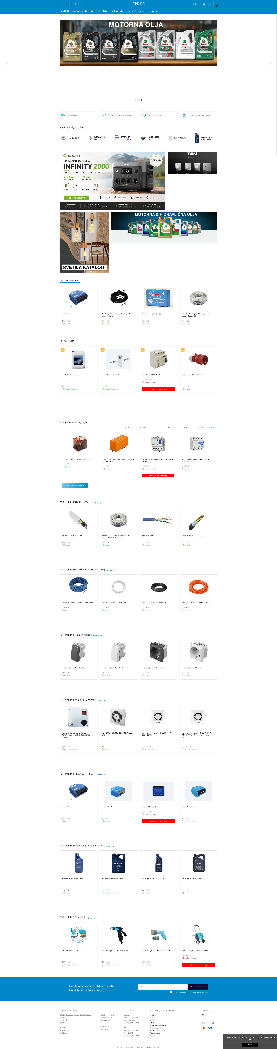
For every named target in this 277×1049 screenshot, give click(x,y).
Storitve (153, 11)
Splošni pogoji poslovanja (158, 1025)
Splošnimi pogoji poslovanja (200, 992)
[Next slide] (215, 331)
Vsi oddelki (64, 11)
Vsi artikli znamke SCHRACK (75, 485)
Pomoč (80, 3)
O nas (152, 1017)
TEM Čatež (131, 11)
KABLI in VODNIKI (74, 138)
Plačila (152, 1023)
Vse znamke (211, 427)
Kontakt (152, 1015)
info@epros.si (105, 1020)
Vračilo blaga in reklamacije (158, 1030)
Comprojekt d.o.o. (155, 1047)
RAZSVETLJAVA (180, 138)
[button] (204, 4)
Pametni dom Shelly (98, 11)
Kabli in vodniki (116, 11)
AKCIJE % (143, 11)
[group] (138, 63)
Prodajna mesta (65, 3)
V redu (250, 1044)
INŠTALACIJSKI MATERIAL (99, 138)
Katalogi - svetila (79, 11)
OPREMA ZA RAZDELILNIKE (126, 138)
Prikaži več (97, 503)
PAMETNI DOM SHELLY (153, 138)
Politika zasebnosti (156, 1028)
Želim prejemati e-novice (198, 987)
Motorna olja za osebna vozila (206, 138)
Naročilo (152, 1020)
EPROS (138, 3)
